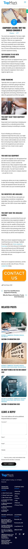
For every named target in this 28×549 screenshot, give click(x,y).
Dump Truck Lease (7, 495)
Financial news (5, 367)
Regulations (13, 367)
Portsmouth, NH (18, 522)
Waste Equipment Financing (6, 504)
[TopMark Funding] (10, 4)
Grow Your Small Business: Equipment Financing (12, 291)
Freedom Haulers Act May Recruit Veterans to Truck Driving (7, 526)
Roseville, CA (17, 519)
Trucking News (22, 367)
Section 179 (4, 336)
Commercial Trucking (13, 335)
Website (3, 450)
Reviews (17, 493)
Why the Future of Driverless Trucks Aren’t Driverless (13, 295)
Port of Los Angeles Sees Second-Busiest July (7, 531)
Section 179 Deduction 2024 (10, 339)
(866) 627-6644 (18, 529)
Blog (16, 496)
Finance (12, 33)
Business (3, 335)
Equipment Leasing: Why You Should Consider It (13, 29)
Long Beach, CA (18, 526)
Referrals (17, 502)
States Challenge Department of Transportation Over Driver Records (6, 542)
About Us (17, 491)
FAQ (16, 500)
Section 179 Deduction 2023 (10, 404)
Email (3, 443)
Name (3, 437)
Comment (4, 422)
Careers (17, 498)
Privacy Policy (19, 505)
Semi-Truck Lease (7, 493)
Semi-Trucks (17, 400)
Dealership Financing (4, 510)
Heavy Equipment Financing (6, 507)
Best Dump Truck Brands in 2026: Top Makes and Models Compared (6, 521)
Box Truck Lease (7, 497)
